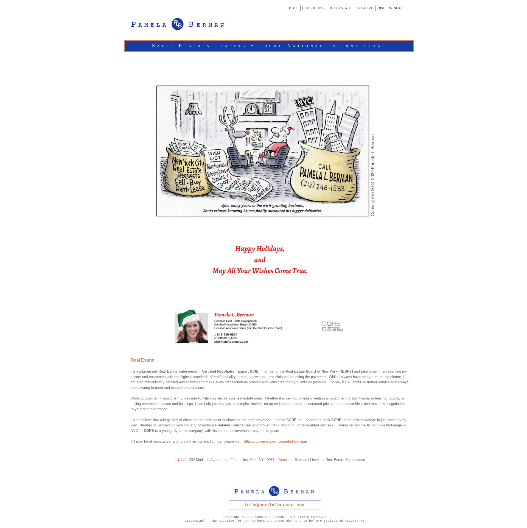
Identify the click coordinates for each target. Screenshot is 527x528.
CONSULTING (313, 8)
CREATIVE (364, 8)
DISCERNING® (389, 8)
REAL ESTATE (340, 8)
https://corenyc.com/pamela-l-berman (275, 441)
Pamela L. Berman (292, 460)
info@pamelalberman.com (274, 505)
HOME (292, 8)
